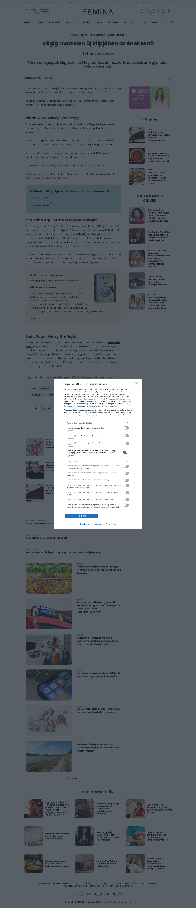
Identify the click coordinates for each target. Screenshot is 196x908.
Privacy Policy (111, 524)
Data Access (98, 524)
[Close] (137, 384)
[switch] (126, 427)
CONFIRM (81, 516)
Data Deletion (85, 524)
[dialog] (98, 454)
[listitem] (98, 423)
